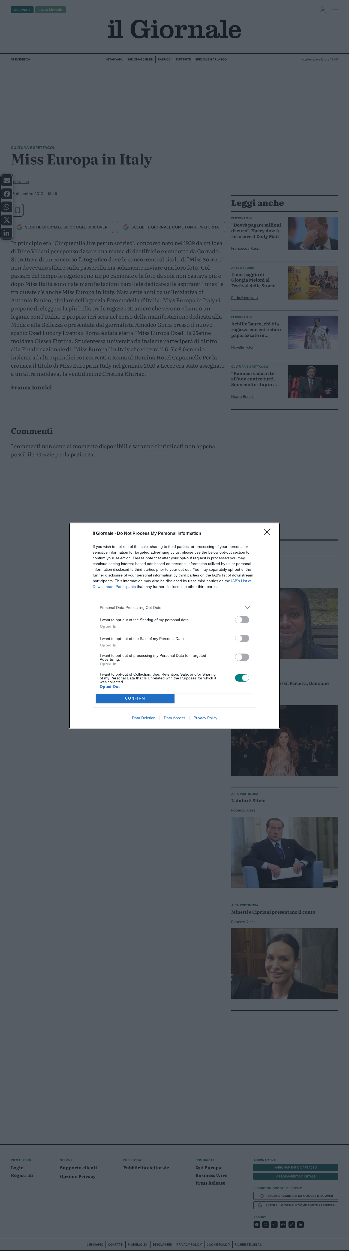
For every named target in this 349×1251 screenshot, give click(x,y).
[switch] (242, 619)
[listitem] (174, 608)
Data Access (174, 718)
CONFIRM (135, 698)
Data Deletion (143, 718)
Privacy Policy (205, 718)
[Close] (269, 534)
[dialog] (174, 625)
